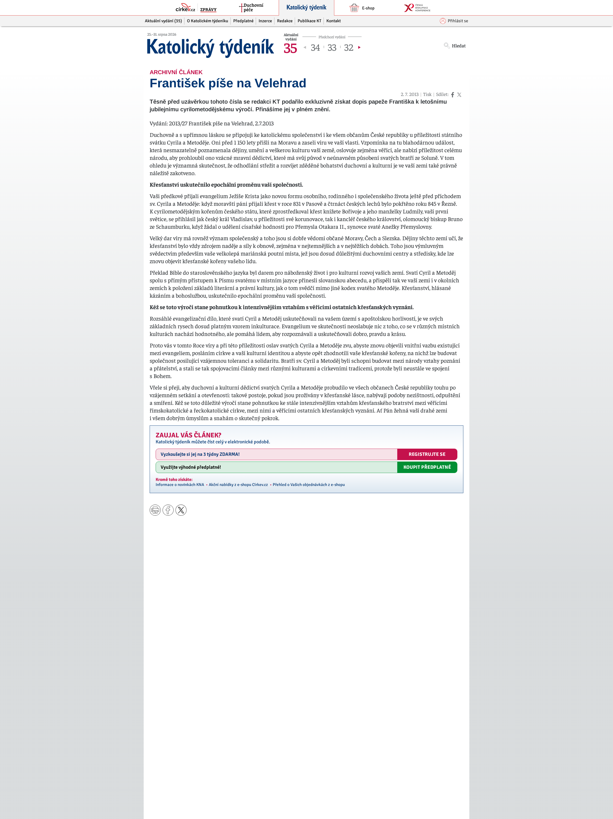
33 (332, 47)
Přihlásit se (458, 20)
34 (315, 47)
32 (348, 47)
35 (290, 47)
